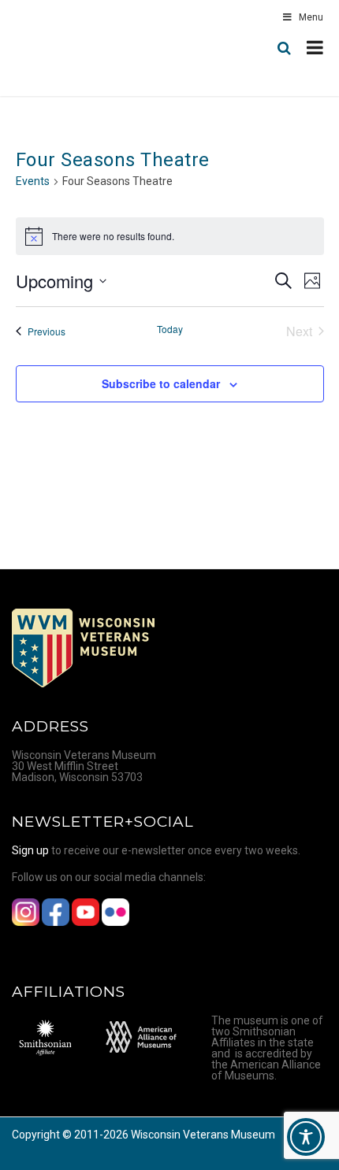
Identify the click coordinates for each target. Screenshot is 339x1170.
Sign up (30, 850)
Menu (311, 17)
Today (170, 329)
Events (33, 181)
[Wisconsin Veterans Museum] (79, 48)
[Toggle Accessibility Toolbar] (306, 1137)
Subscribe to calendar (161, 383)
